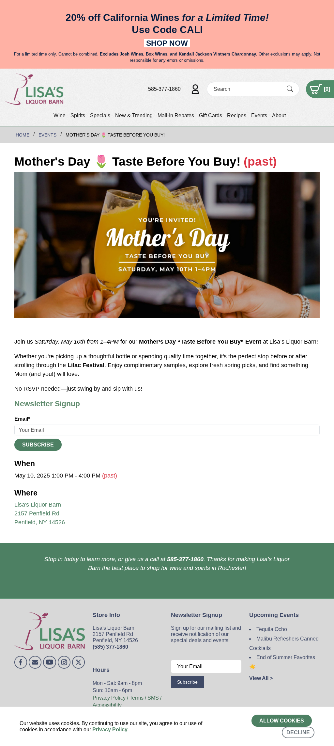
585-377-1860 (164, 89)
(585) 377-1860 (110, 647)
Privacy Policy (109, 729)
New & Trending (134, 115)
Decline (298, 732)
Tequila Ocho (271, 629)
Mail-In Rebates (176, 115)
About (279, 115)
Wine (59, 115)
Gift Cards (210, 115)
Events (259, 115)
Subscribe (38, 444)
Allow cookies (281, 720)
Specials (100, 115)
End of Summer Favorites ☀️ (282, 662)
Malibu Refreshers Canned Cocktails (284, 643)
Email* (22, 419)
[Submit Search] (290, 89)
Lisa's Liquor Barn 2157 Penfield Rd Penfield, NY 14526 (39, 513)
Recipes (236, 115)
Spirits (77, 115)
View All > (261, 678)
